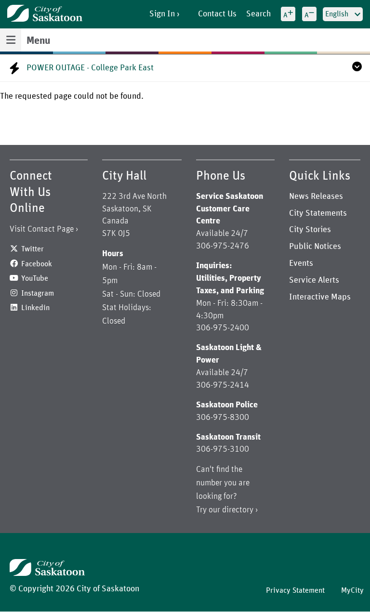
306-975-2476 (222, 246)
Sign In (162, 14)
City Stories (310, 229)
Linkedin (35, 308)
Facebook (36, 264)
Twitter (32, 249)
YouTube (34, 278)
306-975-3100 (222, 449)
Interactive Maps (320, 297)
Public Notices (315, 246)
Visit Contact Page (42, 229)
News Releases (316, 196)
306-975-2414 (222, 385)
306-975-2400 (222, 328)
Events (301, 263)
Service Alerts (314, 280)
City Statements (318, 213)
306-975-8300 (222, 417)
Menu (38, 41)
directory (237, 510)
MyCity (352, 590)
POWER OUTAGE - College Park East (90, 68)
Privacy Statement (295, 590)
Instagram (37, 293)
